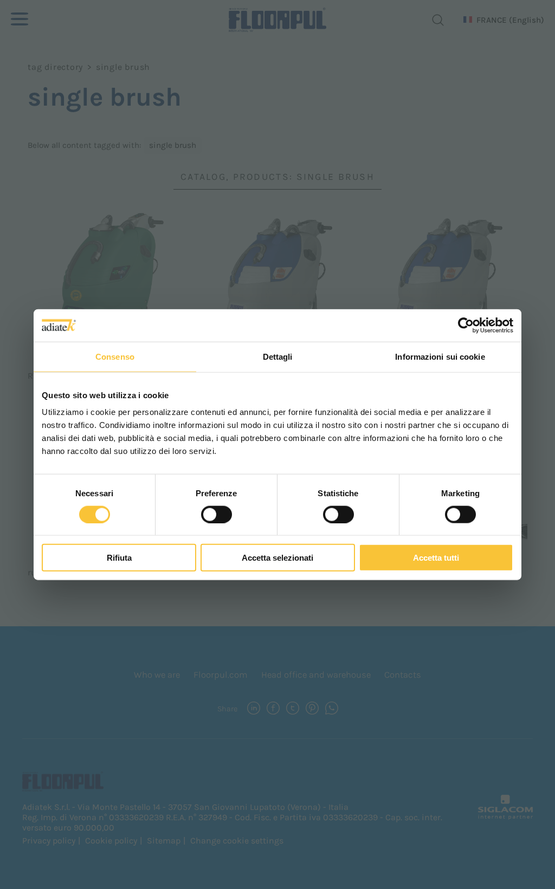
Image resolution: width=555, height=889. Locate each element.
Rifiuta (119, 557)
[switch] (216, 514)
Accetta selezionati (277, 557)
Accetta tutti (436, 557)
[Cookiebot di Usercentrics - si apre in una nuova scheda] (465, 325)
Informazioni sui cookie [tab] (440, 356)
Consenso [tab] (114, 356)
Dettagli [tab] (278, 356)
